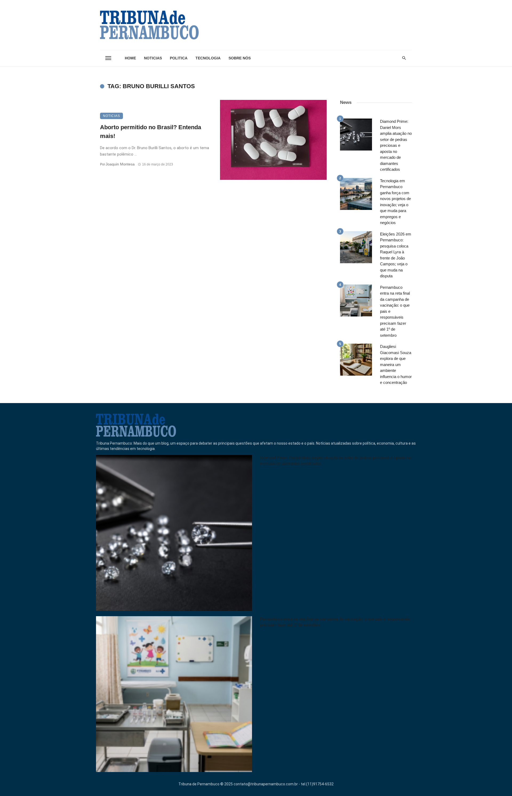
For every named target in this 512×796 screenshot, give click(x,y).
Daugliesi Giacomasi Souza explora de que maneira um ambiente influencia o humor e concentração (396, 364)
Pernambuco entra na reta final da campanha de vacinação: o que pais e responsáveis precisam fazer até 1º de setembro (395, 311)
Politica (178, 58)
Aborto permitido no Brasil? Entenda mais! (150, 131)
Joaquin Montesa (120, 164)
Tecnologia (208, 58)
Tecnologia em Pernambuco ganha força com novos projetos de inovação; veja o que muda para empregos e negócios (395, 201)
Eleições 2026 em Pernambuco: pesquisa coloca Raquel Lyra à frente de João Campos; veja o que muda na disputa (395, 255)
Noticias (153, 58)
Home (130, 58)
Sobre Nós (240, 58)
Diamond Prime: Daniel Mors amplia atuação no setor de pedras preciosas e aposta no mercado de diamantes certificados (396, 145)
